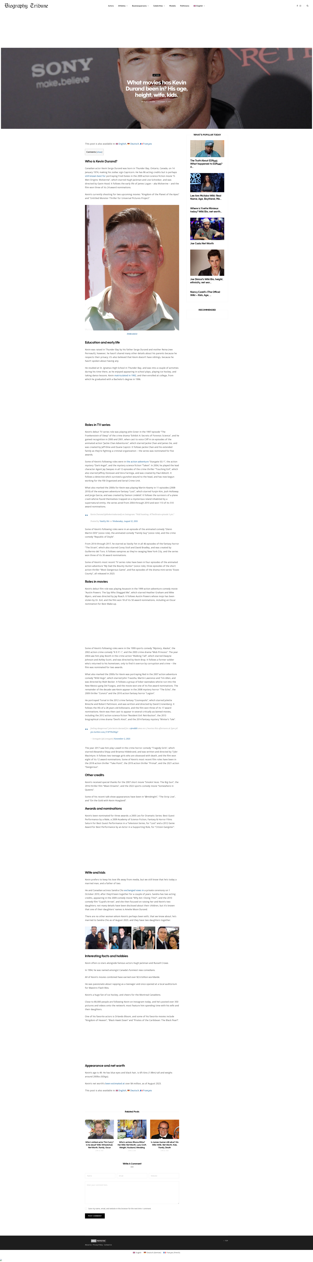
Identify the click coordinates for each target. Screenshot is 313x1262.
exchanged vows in (134, 890)
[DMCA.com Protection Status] (98, 1242)
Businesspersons (139, 6)
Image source (132, 333)
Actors (111, 6)
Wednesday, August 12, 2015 (125, 521)
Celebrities (158, 6)
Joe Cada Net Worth (202, 243)
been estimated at (115, 1083)
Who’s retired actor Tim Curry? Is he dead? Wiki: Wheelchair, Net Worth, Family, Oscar (99, 1145)
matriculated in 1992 (125, 375)
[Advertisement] (156, 31)
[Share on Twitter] (73, 151)
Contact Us (108, 1245)
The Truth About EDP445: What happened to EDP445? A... (206, 163)
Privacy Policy (98, 1245)
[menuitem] (199, 6)
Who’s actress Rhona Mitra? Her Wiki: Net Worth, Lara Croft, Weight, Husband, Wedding (132, 1145)
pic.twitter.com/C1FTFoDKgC (104, 732)
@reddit (134, 728)
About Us (88, 1245)
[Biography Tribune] (26, 6)
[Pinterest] (73, 158)
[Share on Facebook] (73, 145)
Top (226, 1241)
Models (172, 6)
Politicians (184, 6)
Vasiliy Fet (104, 521)
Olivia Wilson (149, 102)
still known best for (95, 176)
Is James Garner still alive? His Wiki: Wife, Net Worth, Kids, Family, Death (164, 1145)
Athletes (121, 6)
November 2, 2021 (122, 738)
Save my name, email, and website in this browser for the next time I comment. (119, 1208)
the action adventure (138, 461)
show (99, 152)
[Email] (73, 164)
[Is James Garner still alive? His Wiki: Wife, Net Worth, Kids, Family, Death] (164, 1129)
